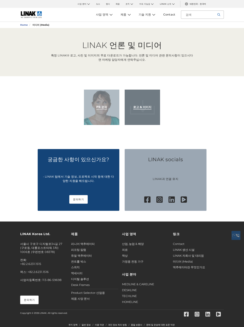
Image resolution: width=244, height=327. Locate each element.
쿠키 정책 (73, 325)
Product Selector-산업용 (88, 293)
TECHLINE (129, 296)
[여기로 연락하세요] (235, 235)
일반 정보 (86, 325)
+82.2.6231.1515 (30, 264)
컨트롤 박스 (78, 261)
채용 (118, 4)
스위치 (75, 267)
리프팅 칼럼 (78, 249)
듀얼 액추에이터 (81, 255)
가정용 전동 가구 (132, 261)
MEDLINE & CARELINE (138, 284)
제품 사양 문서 (80, 298)
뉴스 (98, 4)
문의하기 (78, 199)
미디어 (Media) (183, 261)
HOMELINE (130, 302)
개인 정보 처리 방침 (117, 325)
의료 (125, 249)
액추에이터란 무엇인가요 (189, 267)
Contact (179, 244)
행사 (108, 4)
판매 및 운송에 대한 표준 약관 (160, 325)
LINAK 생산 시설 (184, 249)
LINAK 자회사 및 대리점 (188, 255)
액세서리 (77, 273)
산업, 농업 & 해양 (133, 244)
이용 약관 (99, 325)
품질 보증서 (136, 325)
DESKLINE (129, 290)
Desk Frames (80, 285)
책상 (125, 255)
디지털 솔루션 (80, 279)
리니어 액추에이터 (83, 244)
